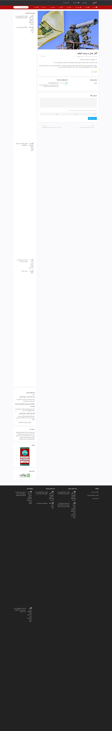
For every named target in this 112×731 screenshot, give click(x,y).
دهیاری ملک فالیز (26, 435)
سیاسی (21, 435)
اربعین (33, 432)
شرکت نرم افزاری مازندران (93, 495)
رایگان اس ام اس (95, 492)
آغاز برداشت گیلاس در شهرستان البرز (27, 413)
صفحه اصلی (84, 2)
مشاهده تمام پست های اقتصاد (25, 422)
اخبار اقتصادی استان (30, 392)
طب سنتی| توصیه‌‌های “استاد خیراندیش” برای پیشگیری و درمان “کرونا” (20, 610)
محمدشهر (29, 437)
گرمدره (24, 439)
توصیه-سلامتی (21, 432)
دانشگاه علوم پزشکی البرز (22, 27)
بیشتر (33, 394)
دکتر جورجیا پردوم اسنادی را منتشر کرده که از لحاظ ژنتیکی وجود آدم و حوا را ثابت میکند (63, 504)
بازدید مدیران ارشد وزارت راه (53, 82)
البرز (28, 432)
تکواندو (17, 432)
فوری (92, 71)
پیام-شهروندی (24, 437)
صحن (19, 435)
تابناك (26, 432)
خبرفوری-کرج (27, 433)
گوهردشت (21, 439)
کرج (27, 439)
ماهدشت (33, 437)
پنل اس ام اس (96, 498)
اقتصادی (30, 432)
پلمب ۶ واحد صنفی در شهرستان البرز (27, 396)
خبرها (96, 71)
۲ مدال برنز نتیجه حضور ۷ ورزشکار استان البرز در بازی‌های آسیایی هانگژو (20, 493)
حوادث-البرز (32, 433)
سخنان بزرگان (25, 271)
